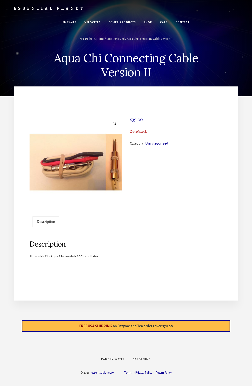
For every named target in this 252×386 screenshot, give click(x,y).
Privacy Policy (143, 372)
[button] (114, 123)
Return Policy (164, 372)
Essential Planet (49, 8)
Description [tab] (46, 222)
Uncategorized (116, 38)
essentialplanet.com (103, 372)
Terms (128, 372)
